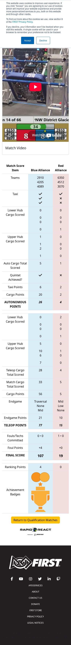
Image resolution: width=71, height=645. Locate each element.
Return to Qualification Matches (35, 520)
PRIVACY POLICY (35, 616)
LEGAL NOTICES (35, 622)
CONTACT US (35, 597)
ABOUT (35, 591)
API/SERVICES (36, 585)
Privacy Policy (22, 21)
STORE (35, 610)
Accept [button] (27, 40)
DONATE (35, 604)
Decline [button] (43, 40)
